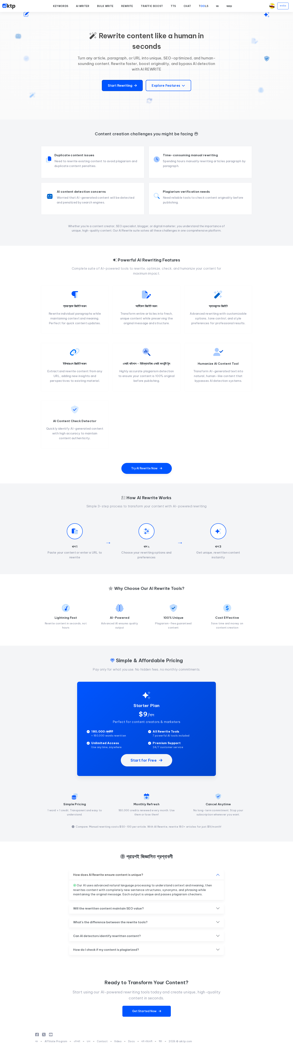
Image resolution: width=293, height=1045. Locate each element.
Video (118, 1041)
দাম (36, 1041)
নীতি (160, 1041)
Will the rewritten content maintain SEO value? (108, 908)
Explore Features (166, 85)
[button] (60, 6)
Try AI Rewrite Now (144, 468)
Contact (102, 1041)
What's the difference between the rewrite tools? (110, 922)
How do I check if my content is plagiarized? (106, 950)
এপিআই (77, 1041)
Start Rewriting (120, 85)
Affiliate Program (56, 1041)
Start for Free (144, 760)
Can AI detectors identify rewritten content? (107, 936)
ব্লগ (88, 1041)
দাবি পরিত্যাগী (146, 1041)
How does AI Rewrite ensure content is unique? (108, 875)
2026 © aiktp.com (180, 1041)
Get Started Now (144, 1011)
